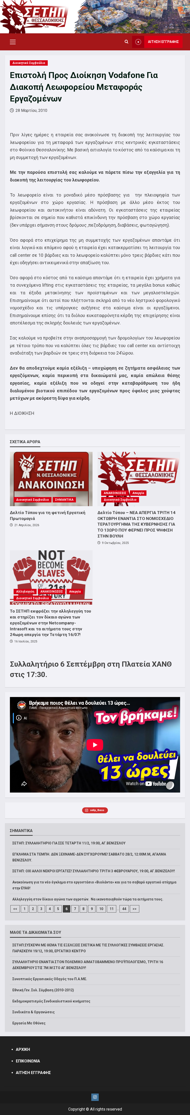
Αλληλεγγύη (25, 591)
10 (101, 909)
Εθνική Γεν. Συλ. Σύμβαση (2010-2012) (43, 990)
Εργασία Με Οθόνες (29, 1023)
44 (124, 909)
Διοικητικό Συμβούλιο (28, 63)
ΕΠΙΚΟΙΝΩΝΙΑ (28, 1061)
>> (135, 909)
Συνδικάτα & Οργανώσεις (33, 1012)
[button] (12, 42)
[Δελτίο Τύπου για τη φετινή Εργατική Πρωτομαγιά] (51, 479)
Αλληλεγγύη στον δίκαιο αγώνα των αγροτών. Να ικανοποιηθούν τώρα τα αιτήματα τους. (87, 899)
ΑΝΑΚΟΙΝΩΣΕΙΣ (115, 493)
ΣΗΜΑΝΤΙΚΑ (64, 499)
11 (112, 909)
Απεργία (138, 493)
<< (15, 909)
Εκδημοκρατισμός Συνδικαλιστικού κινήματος (51, 1001)
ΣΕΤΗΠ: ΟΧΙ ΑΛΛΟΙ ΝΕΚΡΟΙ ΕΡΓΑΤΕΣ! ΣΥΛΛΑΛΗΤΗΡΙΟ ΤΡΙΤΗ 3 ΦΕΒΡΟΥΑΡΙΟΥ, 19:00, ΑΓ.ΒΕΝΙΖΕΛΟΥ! (93, 871)
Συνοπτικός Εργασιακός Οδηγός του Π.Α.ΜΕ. (49, 979)
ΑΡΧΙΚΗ (23, 1049)
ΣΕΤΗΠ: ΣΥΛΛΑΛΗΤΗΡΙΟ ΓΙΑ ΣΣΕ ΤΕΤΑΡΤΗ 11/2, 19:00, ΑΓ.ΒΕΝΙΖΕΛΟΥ (68, 843)
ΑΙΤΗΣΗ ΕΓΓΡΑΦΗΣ (163, 42)
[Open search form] (126, 42)
